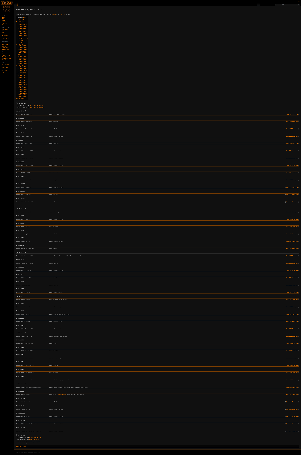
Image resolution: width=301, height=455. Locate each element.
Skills (3, 30)
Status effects (5, 35)
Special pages (5, 67)
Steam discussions (6, 59)
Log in (298, 1)
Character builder (6, 49)
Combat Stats (5, 34)
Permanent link (5, 70)
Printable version (5, 69)
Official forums (5, 56)
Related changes (5, 66)
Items (3, 18)
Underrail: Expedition (62, 394)
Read (258, 5)
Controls (4, 46)
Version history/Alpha (34, 441)
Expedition (53, 14)
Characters (4, 23)
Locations (4, 17)
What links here (5, 64)
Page (16, 5)
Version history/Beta (34, 439)
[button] (292, 114)
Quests (3, 20)
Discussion (20, 5)
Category (18, 446)
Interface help (5, 44)
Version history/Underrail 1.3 (37, 105)
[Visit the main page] (7, 6)
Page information (5, 72)
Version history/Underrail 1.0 (36, 437)
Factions (4, 21)
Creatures (4, 24)
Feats (3, 32)
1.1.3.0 (25, 11)
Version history (5, 47)
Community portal (6, 55)
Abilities (3, 37)
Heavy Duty (62, 14)
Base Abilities (5, 29)
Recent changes (5, 53)
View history (270, 5)
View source (264, 5)
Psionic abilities (5, 38)
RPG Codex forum (6, 58)
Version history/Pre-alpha (35, 443)
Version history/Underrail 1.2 (37, 107)
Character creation (6, 43)
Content (24, 446)
